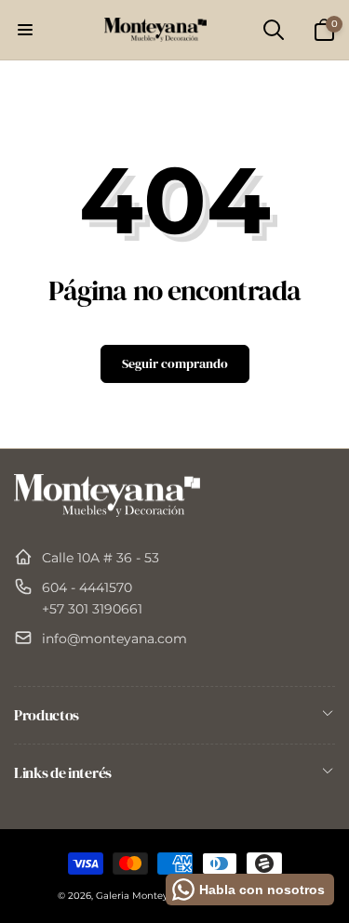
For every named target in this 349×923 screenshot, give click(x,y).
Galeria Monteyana (140, 896)
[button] (25, 29)
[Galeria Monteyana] (107, 512)
